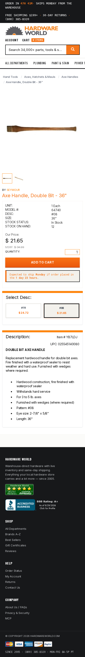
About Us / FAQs (16, 607)
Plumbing (39, 63)
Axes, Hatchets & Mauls (39, 76)
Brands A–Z (13, 534)
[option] (23, 310)
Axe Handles (69, 76)
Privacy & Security (17, 613)
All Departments (16, 63)
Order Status (13, 570)
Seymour (13, 190)
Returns (10, 582)
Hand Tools (10, 76)
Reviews (10, 551)
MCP (8, 618)
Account (11, 40)
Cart (32, 40)
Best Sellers (13, 540)
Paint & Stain (60, 63)
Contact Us (12, 587)
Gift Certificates (15, 545)
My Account (13, 576)
